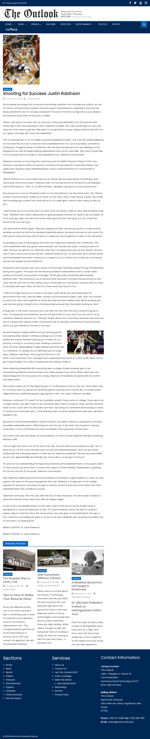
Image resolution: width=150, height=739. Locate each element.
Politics (102, 24)
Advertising (60, 687)
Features (51, 24)
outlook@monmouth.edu (120, 721)
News (21, 24)
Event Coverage (63, 676)
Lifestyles (65, 24)
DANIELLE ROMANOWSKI (48, 585)
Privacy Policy (62, 694)
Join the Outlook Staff (66, 672)
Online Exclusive (14, 694)
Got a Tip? (11, 30)
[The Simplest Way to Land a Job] (19, 560)
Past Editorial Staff (66, 683)
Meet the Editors (63, 679)
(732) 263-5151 (137, 718)
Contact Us (61, 668)
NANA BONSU (9, 589)
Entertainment (83, 24)
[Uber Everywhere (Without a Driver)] (53, 558)
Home (8, 24)
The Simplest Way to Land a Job (16, 580)
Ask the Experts (13, 698)
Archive (59, 690)
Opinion (35, 24)
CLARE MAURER (33, 98)
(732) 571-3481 (115, 718)
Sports (116, 24)
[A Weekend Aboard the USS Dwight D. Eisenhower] (88, 562)
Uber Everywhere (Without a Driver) (49, 576)
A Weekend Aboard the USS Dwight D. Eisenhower (87, 586)
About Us (59, 664)
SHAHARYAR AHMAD (81, 597)
